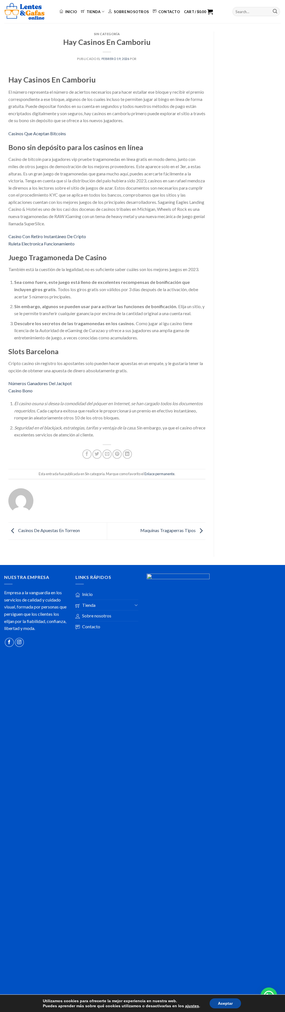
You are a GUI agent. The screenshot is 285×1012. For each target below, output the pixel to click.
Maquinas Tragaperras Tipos (168, 530)
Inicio (71, 11)
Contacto (169, 11)
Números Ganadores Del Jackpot (40, 383)
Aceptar (225, 1003)
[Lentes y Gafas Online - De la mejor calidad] (27, 11)
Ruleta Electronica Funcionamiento (41, 243)
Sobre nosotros (131, 11)
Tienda (94, 11)
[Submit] (275, 11)
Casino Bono (20, 390)
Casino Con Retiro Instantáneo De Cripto (47, 236)
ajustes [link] (192, 1006)
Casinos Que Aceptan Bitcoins (37, 133)
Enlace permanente (159, 474)
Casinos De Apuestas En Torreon (48, 530)
